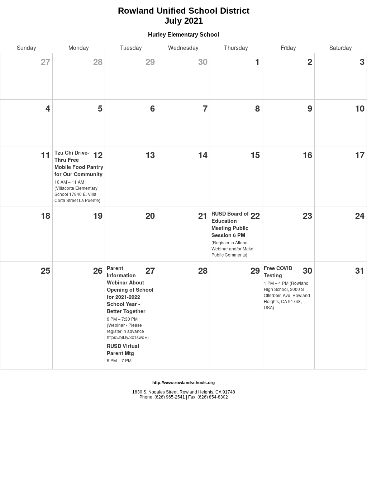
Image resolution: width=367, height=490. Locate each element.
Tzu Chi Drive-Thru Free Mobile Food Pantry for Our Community (78, 163)
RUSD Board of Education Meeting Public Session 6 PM (230, 224)
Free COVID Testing (278, 271)
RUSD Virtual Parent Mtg (123, 349)
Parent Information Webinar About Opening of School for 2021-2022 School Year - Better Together (130, 289)
